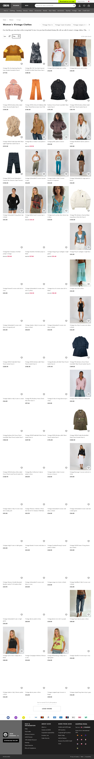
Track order (28, 731)
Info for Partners (62, 738)
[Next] (89, 24)
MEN (26, 5)
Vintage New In (48, 25)
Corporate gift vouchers (64, 732)
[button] (77, 735)
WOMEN (16, 5)
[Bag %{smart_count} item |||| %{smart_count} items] (88, 5)
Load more (47, 709)
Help (26, 729)
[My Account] (79, 5)
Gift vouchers (61, 730)
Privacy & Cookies (74, 756)
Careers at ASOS (46, 730)
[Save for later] (22, 64)
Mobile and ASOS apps (64, 727)
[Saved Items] (84, 5)
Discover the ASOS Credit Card (65, 742)
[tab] (6, 10)
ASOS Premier (28, 737)
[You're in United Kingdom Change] (88, 1)
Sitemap (27, 742)
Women (11, 20)
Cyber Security (45, 738)
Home (4, 20)
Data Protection (29, 745)
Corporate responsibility (48, 732)
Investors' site (45, 735)
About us (44, 727)
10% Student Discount (31, 740)
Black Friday (61, 735)
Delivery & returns (29, 734)
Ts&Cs (82, 756)
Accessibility (88, 756)
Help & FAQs (81, 1)
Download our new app (67, 1)
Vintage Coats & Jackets (63, 25)
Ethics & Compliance (30, 748)
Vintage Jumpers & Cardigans (83, 25)
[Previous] (40, 24)
